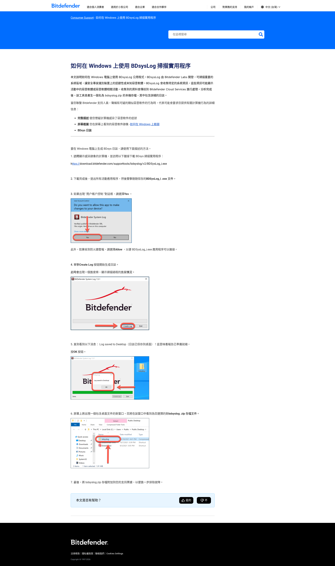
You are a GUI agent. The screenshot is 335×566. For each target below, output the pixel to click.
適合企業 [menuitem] (140, 7)
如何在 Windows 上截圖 (144, 124)
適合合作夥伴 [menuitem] (159, 7)
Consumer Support (82, 17)
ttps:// (76, 163)
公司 (213, 7)
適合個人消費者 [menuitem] (95, 7)
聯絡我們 (99, 553)
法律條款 (75, 553)
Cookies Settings (114, 553)
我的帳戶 (249, 7)
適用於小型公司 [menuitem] (119, 7)
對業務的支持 (229, 7)
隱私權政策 (87, 553)
